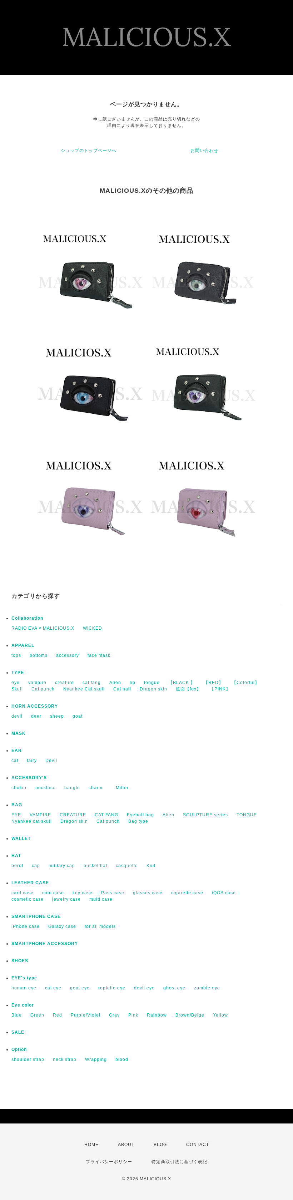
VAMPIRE (40, 814)
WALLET (21, 838)
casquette (127, 865)
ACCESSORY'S (29, 777)
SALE (17, 1032)
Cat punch (43, 689)
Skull (17, 689)
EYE (16, 814)
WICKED (92, 628)
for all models (100, 926)
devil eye (144, 987)
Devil (51, 760)
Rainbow (157, 1015)
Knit (150, 865)
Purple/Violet (85, 1015)
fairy (32, 760)
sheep (57, 716)
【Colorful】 (245, 682)
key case (83, 892)
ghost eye (174, 987)
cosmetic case (27, 899)
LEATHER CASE (30, 882)
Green (37, 1015)
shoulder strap (27, 1059)
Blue (16, 1015)
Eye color (22, 1005)
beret (17, 865)
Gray (114, 1015)
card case (22, 892)
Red (57, 1015)
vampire (37, 682)
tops (16, 655)
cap (36, 865)
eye (15, 682)
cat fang (92, 682)
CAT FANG (106, 814)
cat (14, 760)
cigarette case (187, 892)
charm (96, 787)
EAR (16, 750)
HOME (91, 1144)
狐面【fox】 (188, 689)
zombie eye (207, 987)
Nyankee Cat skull (84, 689)
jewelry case (66, 899)
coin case (53, 892)
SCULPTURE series (205, 814)
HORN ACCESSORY (34, 706)
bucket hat (95, 865)
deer (36, 716)
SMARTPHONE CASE (36, 916)
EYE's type (24, 977)
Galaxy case (62, 926)
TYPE (17, 672)
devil (17, 716)
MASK (18, 733)
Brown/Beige (189, 1015)
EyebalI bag (140, 814)
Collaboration (27, 618)
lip (132, 682)
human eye (23, 987)
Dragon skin (153, 689)
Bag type (138, 821)
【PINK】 (220, 689)
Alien (115, 682)
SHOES (19, 960)
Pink (133, 1015)
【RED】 (213, 682)
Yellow (220, 1015)
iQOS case (224, 892)
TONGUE (247, 814)
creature (64, 682)
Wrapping (96, 1059)
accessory (67, 655)
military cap (62, 865)
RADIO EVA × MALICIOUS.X (42, 628)
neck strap (64, 1059)
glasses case (148, 892)
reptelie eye (111, 987)
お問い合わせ (204, 150)
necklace (45, 787)
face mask (99, 655)
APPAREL (22, 645)
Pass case (112, 892)
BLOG (160, 1144)
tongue (152, 682)
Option (19, 1049)
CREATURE (73, 814)
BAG (16, 804)
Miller (120, 787)
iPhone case (25, 926)
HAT (16, 855)
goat (78, 716)
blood (121, 1059)
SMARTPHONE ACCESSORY (44, 943)
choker (19, 787)
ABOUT (126, 1144)
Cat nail (122, 689)
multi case (101, 899)
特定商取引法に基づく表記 (179, 1161)
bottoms (39, 655)
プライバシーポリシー (109, 1161)
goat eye (80, 987)
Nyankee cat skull (31, 821)
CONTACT (197, 1144)
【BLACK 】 (181, 682)
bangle (72, 787)
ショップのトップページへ (88, 150)
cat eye (53, 987)
